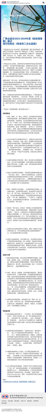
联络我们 (29, 401)
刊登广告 (23, 401)
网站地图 (4, 403)
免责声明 (35, 401)
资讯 (12, 15)
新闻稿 (20, 15)
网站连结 (16, 401)
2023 (28, 15)
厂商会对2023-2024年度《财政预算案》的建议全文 (19, 382)
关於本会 (4, 401)
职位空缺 (10, 401)
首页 (5, 15)
